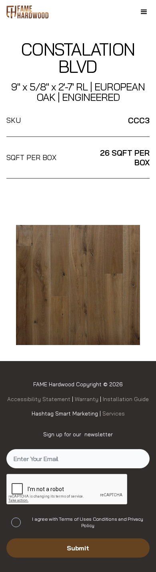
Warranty (87, 398)
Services (113, 413)
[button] (144, 12)
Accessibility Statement (39, 398)
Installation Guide (125, 398)
